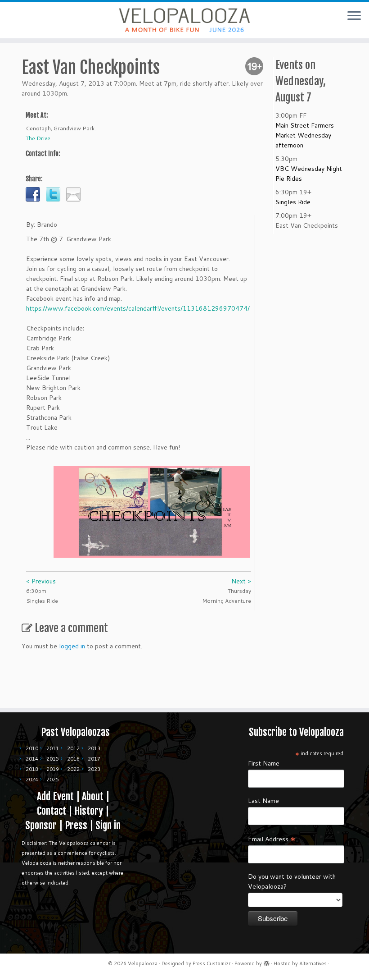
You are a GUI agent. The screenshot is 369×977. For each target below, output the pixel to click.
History (88, 811)
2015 (52, 758)
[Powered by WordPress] (266, 962)
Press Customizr (211, 963)
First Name (263, 763)
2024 (32, 779)
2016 (73, 758)
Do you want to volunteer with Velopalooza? (292, 881)
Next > (241, 581)
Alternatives (313, 963)
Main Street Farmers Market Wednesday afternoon (304, 135)
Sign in (108, 825)
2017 (94, 758)
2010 (32, 748)
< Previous (41, 581)
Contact (51, 811)
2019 (52, 769)
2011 (52, 748)
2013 (94, 748)
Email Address (272, 838)
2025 (52, 779)
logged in (72, 646)
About (93, 796)
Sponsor (41, 825)
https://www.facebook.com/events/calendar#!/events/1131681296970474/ (138, 308)
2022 (73, 769)
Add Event (55, 796)
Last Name (263, 800)
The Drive (38, 138)
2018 (32, 769)
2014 (32, 758)
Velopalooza (143, 963)
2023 (94, 769)
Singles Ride (292, 201)
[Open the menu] (354, 16)
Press (76, 825)
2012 (73, 748)
